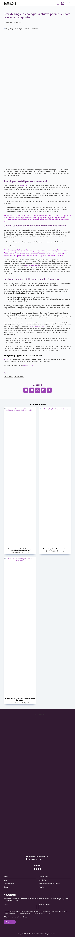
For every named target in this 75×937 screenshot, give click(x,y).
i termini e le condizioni (19, 917)
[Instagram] (39, 869)
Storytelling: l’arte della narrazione (55, 549)
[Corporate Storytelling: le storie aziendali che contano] (19, 627)
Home (6, 876)
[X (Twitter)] (43, 390)
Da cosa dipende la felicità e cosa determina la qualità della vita (20, 549)
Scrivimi (7, 359)
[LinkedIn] (49, 390)
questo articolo (28, 365)
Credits (41, 887)
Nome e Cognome (44, 904)
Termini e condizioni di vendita (49, 883)
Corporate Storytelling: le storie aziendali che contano (20, 699)
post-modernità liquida (38, 327)
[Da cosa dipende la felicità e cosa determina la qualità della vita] (19, 477)
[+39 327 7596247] (34, 859)
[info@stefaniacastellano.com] (37, 856)
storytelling (24, 185)
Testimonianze (9, 883)
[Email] (31, 390)
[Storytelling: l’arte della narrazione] (55, 477)
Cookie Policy (43, 880)
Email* (6, 904)
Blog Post (19, 22)
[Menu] (70, 3)
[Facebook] (37, 390)
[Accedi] (58, 3)
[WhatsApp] (25, 390)
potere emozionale (32, 265)
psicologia (8, 376)
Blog (5, 880)
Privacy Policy (43, 876)
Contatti (6, 887)
